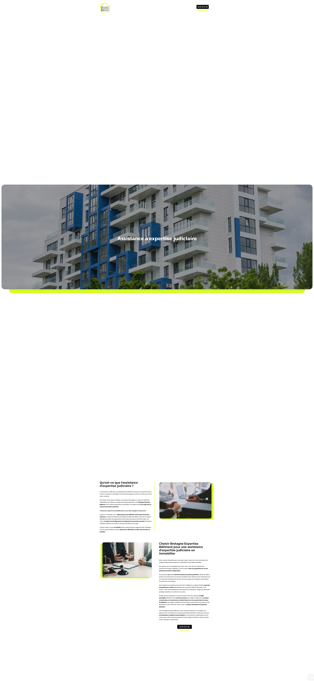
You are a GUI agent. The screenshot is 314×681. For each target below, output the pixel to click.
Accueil (147, 8)
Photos (172, 8)
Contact (183, 8)
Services (158, 8)
